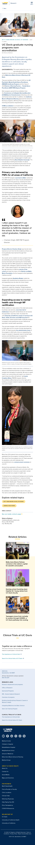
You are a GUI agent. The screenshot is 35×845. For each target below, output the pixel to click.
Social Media (5, 775)
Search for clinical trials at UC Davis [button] (13, 658)
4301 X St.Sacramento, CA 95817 (8, 672)
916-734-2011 (5, 677)
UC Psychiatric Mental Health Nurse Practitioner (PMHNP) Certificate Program (16, 82)
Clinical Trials (6, 796)
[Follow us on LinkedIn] (11, 736)
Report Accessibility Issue (24, 834)
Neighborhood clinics (8, 750)
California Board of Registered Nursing (17, 98)
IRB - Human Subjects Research (11, 694)
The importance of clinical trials (11, 717)
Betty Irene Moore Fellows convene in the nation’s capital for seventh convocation (17, 564)
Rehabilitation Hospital (8, 747)
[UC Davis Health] (7, 730)
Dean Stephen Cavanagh (22, 160)
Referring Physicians (8, 799)
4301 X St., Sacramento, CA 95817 (17, 836)
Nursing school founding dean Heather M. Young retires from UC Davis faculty (17, 591)
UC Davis (4, 817)
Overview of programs (8, 697)
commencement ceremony (21, 462)
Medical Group (6, 760)
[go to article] (17, 550)
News (5, 8)
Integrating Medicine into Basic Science (13, 705)
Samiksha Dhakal (18, 278)
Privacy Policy (13, 834)
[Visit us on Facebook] (7, 736)
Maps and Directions (8, 778)
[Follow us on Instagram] (19, 736)
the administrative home (23, 330)
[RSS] (23, 736)
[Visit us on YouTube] (3, 736)
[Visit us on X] (15, 736)
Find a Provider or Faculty (9, 789)
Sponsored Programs (8, 691)
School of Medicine (7, 754)
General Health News (9, 505)
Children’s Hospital (7, 744)
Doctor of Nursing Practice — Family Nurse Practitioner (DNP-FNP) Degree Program (16, 87)
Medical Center (6, 741)
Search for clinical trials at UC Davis (12, 720)
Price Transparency (7, 805)
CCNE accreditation (7, 106)
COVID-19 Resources (8, 808)
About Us (4, 768)
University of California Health (10, 820)
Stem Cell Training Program (9, 709)
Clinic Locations (6, 792)
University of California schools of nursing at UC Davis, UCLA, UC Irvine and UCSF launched (17, 316)
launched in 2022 (20, 178)
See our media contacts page (11, 514)
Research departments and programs (12, 684)
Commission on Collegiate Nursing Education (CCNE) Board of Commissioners (16, 94)
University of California (8, 823)
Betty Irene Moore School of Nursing (15, 39)
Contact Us (5, 771)
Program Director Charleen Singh (11, 249)
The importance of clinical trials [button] (12, 654)
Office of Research (7, 688)
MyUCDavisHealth (7, 786)
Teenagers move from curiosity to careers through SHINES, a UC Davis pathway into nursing (17, 618)
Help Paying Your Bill (8, 802)
